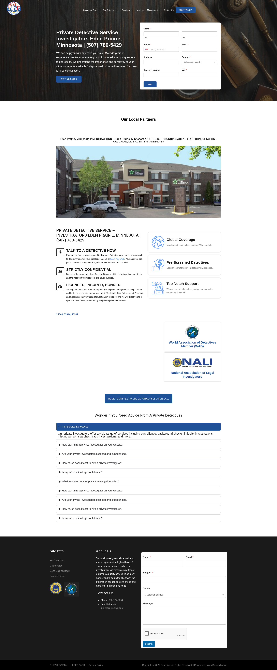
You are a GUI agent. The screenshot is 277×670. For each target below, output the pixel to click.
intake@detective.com (112, 608)
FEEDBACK (78, 665)
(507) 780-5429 (117, 259)
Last (183, 38)
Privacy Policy (57, 576)
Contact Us (168, 10)
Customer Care (90, 10)
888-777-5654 (116, 600)
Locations (139, 10)
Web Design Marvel (217, 665)
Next (150, 84)
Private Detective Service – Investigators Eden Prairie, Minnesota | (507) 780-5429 (89, 38)
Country (186, 57)
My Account (152, 10)
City (184, 70)
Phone (147, 44)
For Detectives (109, 10)
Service (147, 588)
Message (148, 603)
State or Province (152, 70)
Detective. (166, 665)
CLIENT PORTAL (59, 665)
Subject (148, 572)
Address (148, 57)
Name (147, 557)
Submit (148, 643)
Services (126, 10)
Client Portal (56, 565)
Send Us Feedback (60, 571)
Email (185, 44)
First (145, 38)
